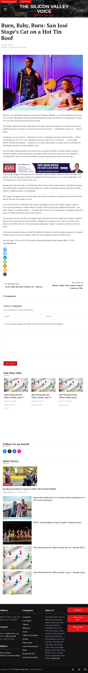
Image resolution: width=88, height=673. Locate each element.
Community (7, 484)
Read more (56, 658)
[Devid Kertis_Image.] (43, 168)
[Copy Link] (5, 270)
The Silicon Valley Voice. (20, 669)
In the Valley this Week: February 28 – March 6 (23, 287)
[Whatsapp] (5, 262)
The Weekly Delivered (9, 1)
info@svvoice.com (12, 633)
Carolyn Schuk (7, 45)
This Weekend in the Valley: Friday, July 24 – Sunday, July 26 (59, 547)
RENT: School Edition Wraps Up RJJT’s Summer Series (57, 522)
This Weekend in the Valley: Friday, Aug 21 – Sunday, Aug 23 (14, 397)
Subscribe (77, 610)
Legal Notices (25, 1)
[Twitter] (5, 253)
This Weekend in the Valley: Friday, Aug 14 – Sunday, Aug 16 (41, 397)
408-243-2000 (11, 636)
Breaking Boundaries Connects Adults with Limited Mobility (29, 489)
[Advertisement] (44, 426)
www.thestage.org (9, 243)
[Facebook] (5, 249)
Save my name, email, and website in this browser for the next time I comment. (34, 324)
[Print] (5, 266)
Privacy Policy (5, 653)
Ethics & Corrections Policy (10, 655)
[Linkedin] (5, 258)
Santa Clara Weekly (10, 401)
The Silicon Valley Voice (44, 9)
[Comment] (5, 274)
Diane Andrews (8, 492)
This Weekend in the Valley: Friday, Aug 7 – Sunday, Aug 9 (68, 397)
